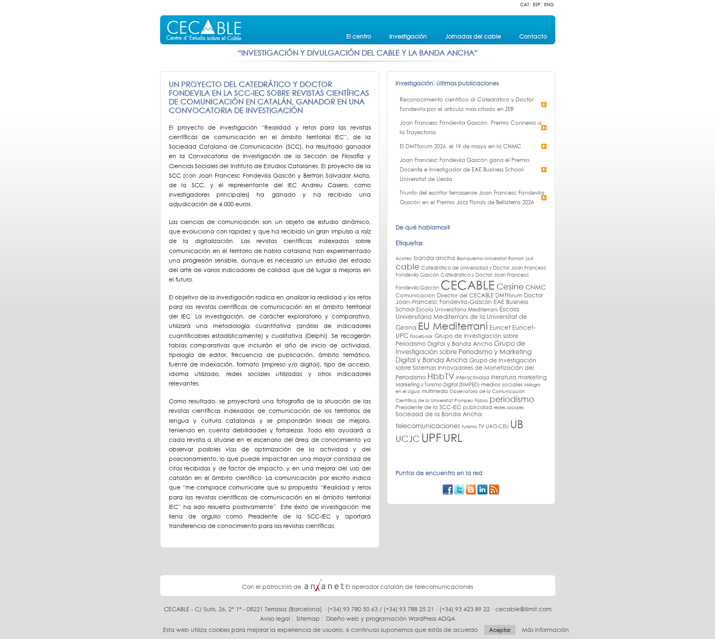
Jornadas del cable (473, 36)
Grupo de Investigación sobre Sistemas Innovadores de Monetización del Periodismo (466, 369)
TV (481, 426)
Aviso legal (275, 618)
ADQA (446, 618)
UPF (431, 437)
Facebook (421, 336)
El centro (358, 36)
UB (516, 424)
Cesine (510, 286)
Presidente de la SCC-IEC (428, 407)
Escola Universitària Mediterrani (457, 309)
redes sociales (509, 407)
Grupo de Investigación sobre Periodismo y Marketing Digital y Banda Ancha (464, 351)
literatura (503, 377)
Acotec (404, 258)
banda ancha (434, 258)
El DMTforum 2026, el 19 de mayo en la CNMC (460, 146)
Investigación (408, 36)
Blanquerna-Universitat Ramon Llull (495, 258)
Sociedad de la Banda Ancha (439, 413)
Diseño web (342, 618)
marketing (532, 377)
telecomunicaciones (428, 426)
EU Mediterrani (453, 326)
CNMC (535, 287)
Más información (545, 630)
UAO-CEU (497, 426)
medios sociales (502, 384)
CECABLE (468, 285)
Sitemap (308, 618)
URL (452, 437)
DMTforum (508, 295)
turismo (469, 426)
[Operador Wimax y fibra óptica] (324, 587)
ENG (549, 4)
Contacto (533, 36)
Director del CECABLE (465, 295)
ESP (536, 4)
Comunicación (415, 295)
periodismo (511, 399)
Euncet (500, 327)
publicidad (477, 407)
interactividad (472, 377)
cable (408, 266)
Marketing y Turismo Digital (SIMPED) (438, 384)
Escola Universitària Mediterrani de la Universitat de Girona (461, 318)
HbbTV (440, 376)
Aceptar (500, 630)
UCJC (408, 438)
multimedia (435, 391)
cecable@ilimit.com (523, 609)
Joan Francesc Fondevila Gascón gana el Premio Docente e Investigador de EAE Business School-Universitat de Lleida (465, 169)
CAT (524, 4)
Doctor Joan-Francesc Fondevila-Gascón (469, 298)
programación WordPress (401, 618)
